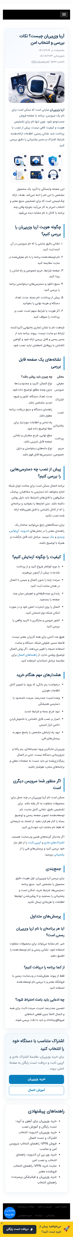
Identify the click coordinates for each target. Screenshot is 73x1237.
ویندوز (60, 537)
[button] (64, 14)
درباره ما (39, 1215)
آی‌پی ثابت (34, 842)
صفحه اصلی (61, 1207)
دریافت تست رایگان (17, 1229)
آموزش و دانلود (45, 1207)
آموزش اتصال (36, 1090)
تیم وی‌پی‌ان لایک (40, 62)
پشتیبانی (59, 854)
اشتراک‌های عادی (54, 842)
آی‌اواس (14, 531)
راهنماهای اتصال (27, 655)
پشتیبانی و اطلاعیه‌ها (10, 1213)
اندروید (25, 531)
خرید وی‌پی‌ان (36, 1079)
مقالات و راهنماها (26, 1207)
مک (52, 537)
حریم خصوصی (25, 1215)
